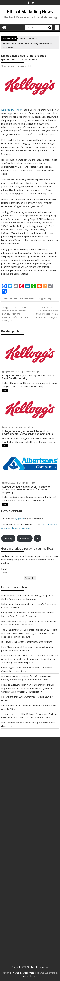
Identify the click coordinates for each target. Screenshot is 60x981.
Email (4, 568)
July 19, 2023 (9, 427)
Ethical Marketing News (30, 11)
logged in (19, 518)
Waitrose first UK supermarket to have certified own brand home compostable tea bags (45, 312)
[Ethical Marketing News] (4, 27)
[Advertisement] (30, 778)
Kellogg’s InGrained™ (11, 109)
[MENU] (57, 27)
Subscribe (30, 578)
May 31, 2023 (9, 483)
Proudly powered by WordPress (18, 972)
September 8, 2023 (12, 371)
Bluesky (8, 538)
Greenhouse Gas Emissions (24, 298)
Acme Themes (30, 976)
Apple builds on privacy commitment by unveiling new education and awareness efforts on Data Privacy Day (15, 314)
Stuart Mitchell (25, 66)
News (6, 298)
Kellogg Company (44, 298)
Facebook (24, 538)
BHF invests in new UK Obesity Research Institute (26, 641)
